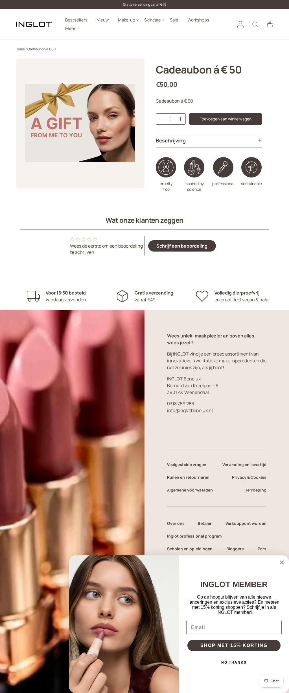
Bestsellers (76, 20)
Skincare (152, 20)
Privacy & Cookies (249, 477)
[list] (80, 124)
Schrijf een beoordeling (181, 246)
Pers (262, 548)
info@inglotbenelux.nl (190, 410)
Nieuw (103, 20)
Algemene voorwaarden (190, 490)
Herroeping (255, 490)
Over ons (176, 523)
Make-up (126, 20)
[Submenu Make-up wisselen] (137, 20)
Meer (70, 28)
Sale (174, 20)
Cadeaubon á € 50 (41, 49)
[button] (270, 24)
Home (20, 49)
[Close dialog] (282, 562)
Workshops (198, 20)
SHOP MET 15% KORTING (234, 645)
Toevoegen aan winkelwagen (225, 119)
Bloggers (235, 548)
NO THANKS (234, 662)
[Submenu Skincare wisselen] (163, 20)
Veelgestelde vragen (186, 464)
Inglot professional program (194, 536)
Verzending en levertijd (244, 464)
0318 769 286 (180, 403)
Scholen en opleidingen (190, 548)
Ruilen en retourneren (188, 477)
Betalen (205, 523)
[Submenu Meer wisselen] (77, 28)
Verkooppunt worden (245, 523)
